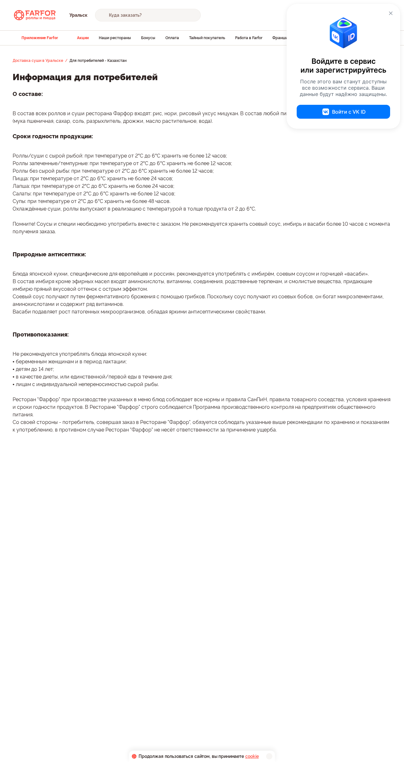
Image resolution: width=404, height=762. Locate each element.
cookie (252, 756)
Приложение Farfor (39, 38)
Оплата (172, 38)
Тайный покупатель (207, 38)
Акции (83, 38)
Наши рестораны (115, 38)
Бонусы (148, 38)
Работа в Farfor (248, 38)
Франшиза (282, 38)
